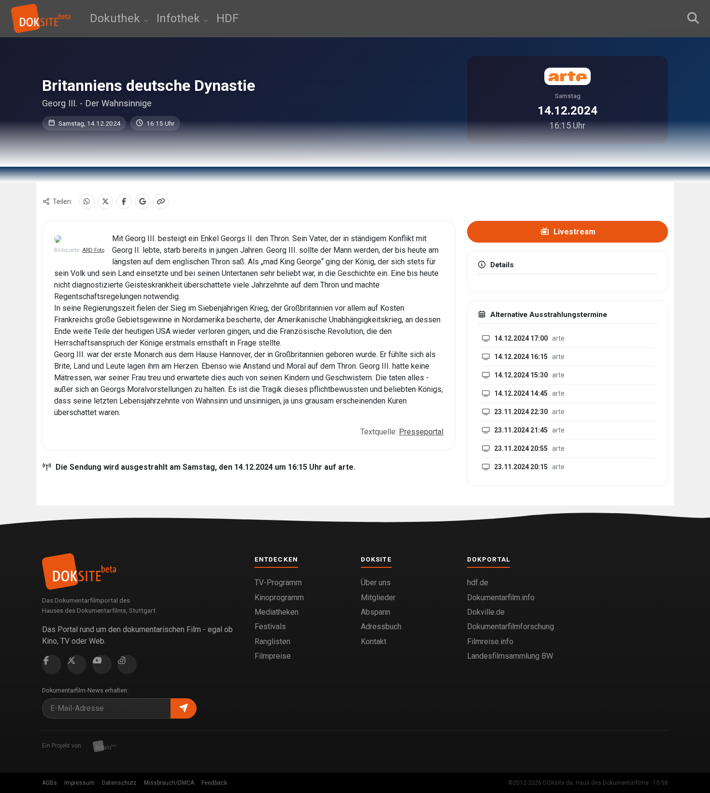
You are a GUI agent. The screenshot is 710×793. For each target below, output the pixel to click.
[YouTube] (102, 664)
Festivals (270, 626)
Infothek (179, 18)
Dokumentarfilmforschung (510, 626)
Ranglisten (272, 641)
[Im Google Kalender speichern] (142, 201)
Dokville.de (486, 612)
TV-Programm (278, 582)
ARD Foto (93, 250)
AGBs (49, 782)
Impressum (79, 782)
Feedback (214, 782)
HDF (227, 18)
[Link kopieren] (161, 201)
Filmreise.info (490, 641)
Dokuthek (116, 18)
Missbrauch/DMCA (169, 782)
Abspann (375, 612)
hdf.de (477, 582)
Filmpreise (273, 656)
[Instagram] (127, 664)
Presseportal (421, 431)
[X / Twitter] (105, 201)
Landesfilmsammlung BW (510, 656)
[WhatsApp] (87, 201)
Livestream (574, 231)
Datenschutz (119, 782)
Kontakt (373, 641)
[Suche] (693, 18)
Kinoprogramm (279, 597)
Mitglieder (378, 597)
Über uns (376, 582)
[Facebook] (124, 201)
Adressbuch (381, 626)
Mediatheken (276, 612)
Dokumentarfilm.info (501, 597)
